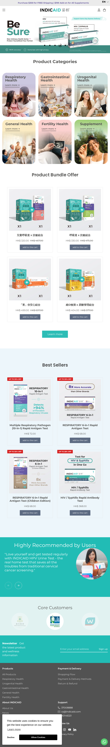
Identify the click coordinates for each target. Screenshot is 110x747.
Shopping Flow (66, 674)
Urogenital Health (12, 683)
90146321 (66, 715)
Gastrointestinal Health (15, 688)
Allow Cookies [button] (38, 737)
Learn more (55, 334)
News (5, 712)
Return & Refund (67, 683)
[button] (105, 1)
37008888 (67, 707)
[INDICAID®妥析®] (55, 10)
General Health (10, 692)
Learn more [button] (14, 729)
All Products (9, 674)
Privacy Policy (66, 734)
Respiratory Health (13, 679)
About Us (7, 708)
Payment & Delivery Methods (74, 679)
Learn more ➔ (12, 85)
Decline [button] (10, 737)
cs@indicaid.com (71, 711)
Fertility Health (10, 697)
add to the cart (30, 247)
